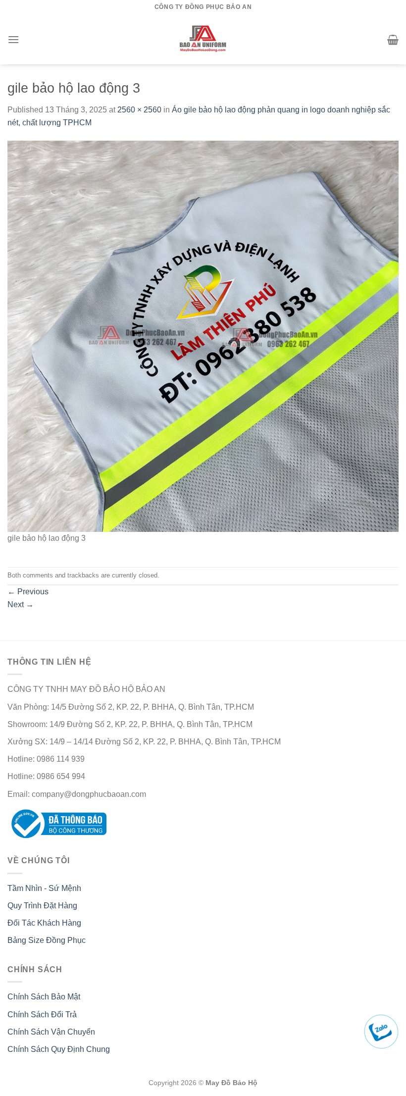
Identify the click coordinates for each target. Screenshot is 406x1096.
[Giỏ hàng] (393, 40)
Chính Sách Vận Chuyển (51, 1032)
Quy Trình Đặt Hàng (42, 905)
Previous (28, 591)
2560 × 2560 (139, 109)
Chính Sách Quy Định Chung (58, 1049)
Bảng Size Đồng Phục (46, 940)
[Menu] (13, 39)
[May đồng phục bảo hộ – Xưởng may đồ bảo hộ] (203, 39)
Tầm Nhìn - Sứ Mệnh (44, 888)
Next (20, 604)
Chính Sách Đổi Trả (42, 1014)
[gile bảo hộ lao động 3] (203, 335)
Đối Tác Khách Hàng (44, 923)
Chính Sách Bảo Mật (43, 996)
